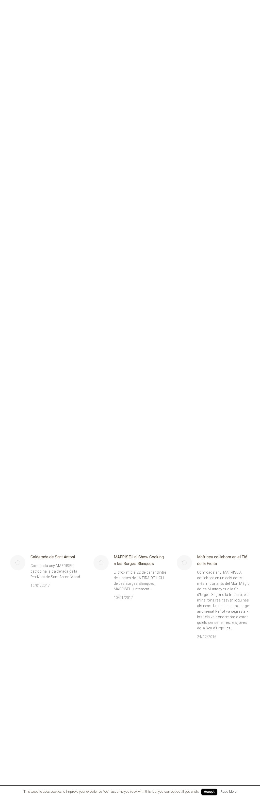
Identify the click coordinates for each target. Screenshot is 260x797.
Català (245, 5)
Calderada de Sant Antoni (52, 557)
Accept (209, 791)
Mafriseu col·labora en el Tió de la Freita (222, 560)
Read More (228, 791)
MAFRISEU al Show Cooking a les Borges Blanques (139, 560)
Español (231, 5)
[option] (30, 435)
